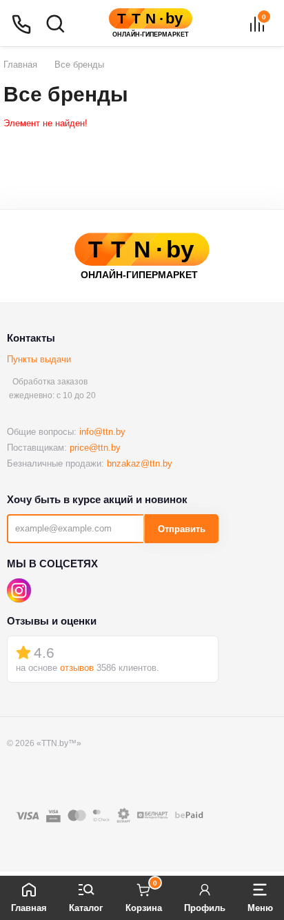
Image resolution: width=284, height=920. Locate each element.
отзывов (77, 668)
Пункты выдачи (39, 359)
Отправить (181, 529)
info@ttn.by (102, 432)
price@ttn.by (95, 447)
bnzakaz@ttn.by (139, 463)
